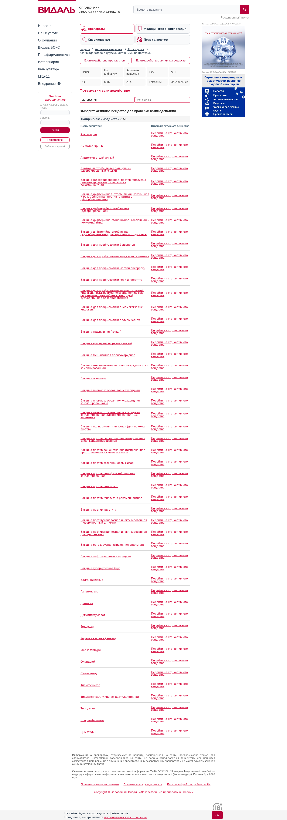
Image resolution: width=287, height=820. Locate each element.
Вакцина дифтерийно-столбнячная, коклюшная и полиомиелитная (115, 221)
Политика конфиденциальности (143, 784)
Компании (155, 82)
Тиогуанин (88, 708)
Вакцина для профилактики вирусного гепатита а (115, 256)
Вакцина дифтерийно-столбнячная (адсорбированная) (105, 209)
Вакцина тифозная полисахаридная (106, 556)
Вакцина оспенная (93, 378)
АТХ (129, 82)
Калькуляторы (49, 69)
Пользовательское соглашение (100, 784)
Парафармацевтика (54, 55)
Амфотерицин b (92, 146)
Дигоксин (87, 603)
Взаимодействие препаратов (104, 60)
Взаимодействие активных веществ (160, 60)
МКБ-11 (44, 76)
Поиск (85, 72)
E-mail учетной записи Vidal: (54, 106)
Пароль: (45, 117)
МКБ (107, 82)
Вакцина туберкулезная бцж (100, 568)
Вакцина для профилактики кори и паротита (111, 279)
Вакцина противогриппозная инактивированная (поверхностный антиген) (114, 521)
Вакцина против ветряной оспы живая (107, 462)
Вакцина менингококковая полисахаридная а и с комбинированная (114, 367)
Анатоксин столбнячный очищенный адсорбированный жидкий (106, 169)
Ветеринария (48, 62)
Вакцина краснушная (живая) (101, 331)
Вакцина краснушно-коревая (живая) (106, 343)
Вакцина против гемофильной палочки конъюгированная (108, 474)
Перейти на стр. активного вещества (169, 134)
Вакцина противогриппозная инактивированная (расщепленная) (114, 533)
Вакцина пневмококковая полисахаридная (110, 390)
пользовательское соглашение (125, 817)
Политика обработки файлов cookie (189, 784)
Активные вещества (132, 72)
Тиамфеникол (90, 685)
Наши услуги (48, 33)
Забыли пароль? (55, 146)
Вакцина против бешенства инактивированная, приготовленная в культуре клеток (113, 451)
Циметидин (88, 731)
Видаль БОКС (49, 47)
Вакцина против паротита (98, 509)
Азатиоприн (89, 134)
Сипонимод (89, 673)
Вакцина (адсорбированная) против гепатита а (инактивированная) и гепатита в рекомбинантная (113, 182)
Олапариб (88, 661)
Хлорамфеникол (92, 720)
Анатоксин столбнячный (97, 157)
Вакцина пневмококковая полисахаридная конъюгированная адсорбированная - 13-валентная (110, 414)
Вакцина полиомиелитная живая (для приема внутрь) (113, 428)
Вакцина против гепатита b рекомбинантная (111, 498)
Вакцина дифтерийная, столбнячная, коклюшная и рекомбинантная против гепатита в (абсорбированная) (115, 196)
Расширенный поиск (235, 17)
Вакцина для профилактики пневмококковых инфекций (112, 308)
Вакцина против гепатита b (99, 486)
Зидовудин (88, 626)
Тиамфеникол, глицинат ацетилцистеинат (110, 696)
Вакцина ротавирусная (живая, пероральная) (112, 544)
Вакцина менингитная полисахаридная (108, 355)
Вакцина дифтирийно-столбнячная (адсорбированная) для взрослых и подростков (114, 233)
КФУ (151, 72)
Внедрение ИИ (50, 83)
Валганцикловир (92, 579)
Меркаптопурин (91, 650)
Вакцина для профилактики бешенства (108, 244)
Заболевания (179, 82)
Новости (44, 26)
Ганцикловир (89, 591)
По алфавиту (110, 72)
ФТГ (173, 72)
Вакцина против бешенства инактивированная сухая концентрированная (113, 439)
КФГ (84, 82)
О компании (47, 40)
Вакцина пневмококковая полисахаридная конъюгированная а (110, 402)
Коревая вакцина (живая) (98, 638)
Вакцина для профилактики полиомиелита (110, 320)
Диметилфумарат (93, 614)
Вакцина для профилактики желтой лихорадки (113, 268)
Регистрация (55, 139)
